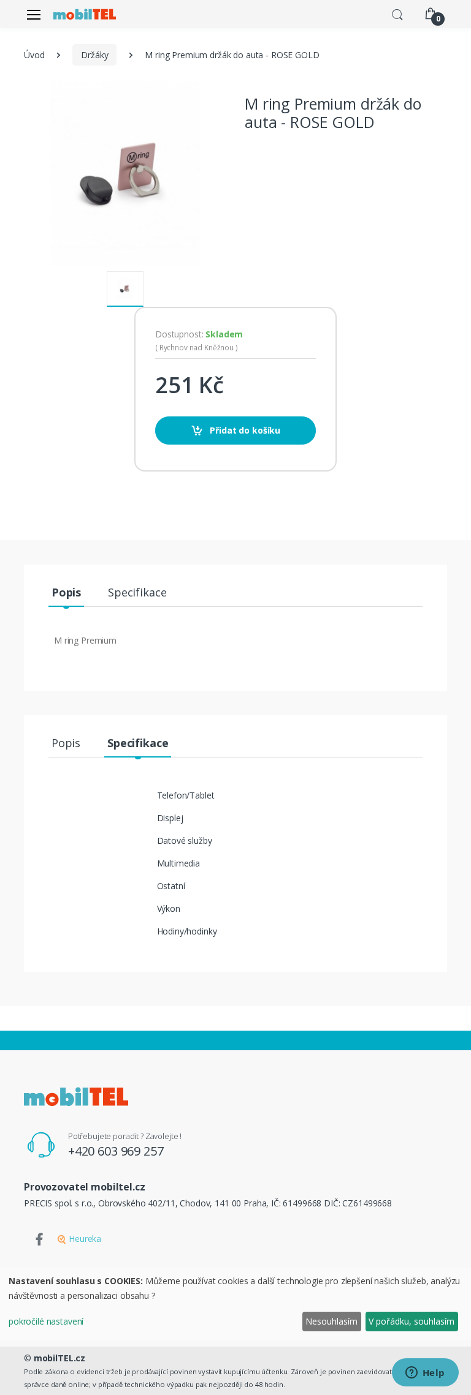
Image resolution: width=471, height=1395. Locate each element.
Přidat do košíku (244, 430)
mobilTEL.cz (59, 1358)
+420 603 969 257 (116, 1151)
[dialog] (235, 1304)
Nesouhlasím (331, 1321)
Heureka (83, 1238)
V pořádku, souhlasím (411, 1321)
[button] (397, 13)
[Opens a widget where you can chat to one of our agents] (425, 1373)
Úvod (34, 55)
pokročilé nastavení (46, 1321)
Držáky (94, 55)
